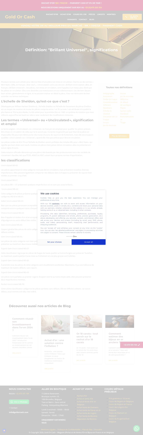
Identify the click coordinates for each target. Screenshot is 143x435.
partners (55, 204)
